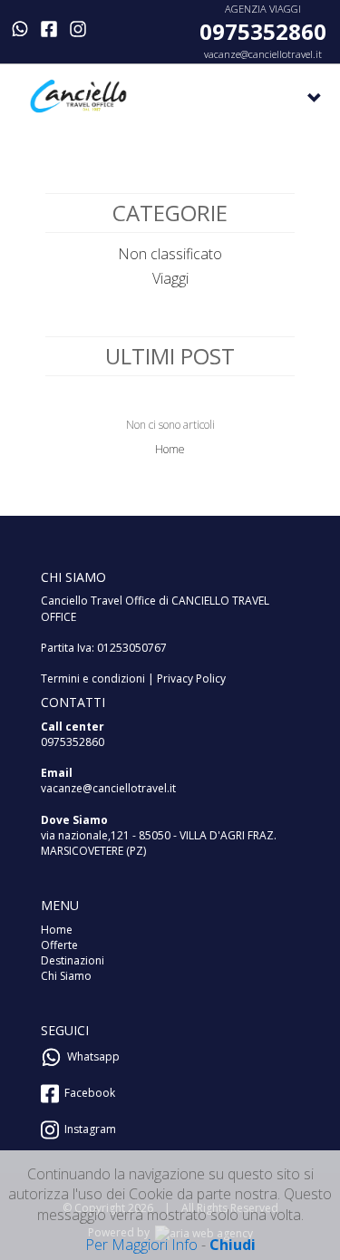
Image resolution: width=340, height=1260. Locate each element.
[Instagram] (78, 29)
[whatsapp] (20, 29)
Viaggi (170, 278)
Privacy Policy (191, 678)
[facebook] (49, 29)
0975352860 (262, 31)
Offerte (59, 945)
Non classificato (170, 254)
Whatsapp (91, 1056)
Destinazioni (72, 960)
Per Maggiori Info (141, 1245)
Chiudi (232, 1245)
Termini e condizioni (93, 678)
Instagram (87, 1129)
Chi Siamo (66, 976)
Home (170, 449)
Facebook (87, 1092)
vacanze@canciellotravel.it (263, 54)
